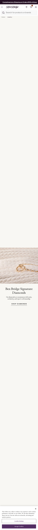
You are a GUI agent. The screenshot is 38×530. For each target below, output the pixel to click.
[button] (36, 7)
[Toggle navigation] (2, 7)
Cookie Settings (19, 521)
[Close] (36, 509)
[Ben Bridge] (12, 7)
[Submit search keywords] (3, 13)
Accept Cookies (19, 526)
